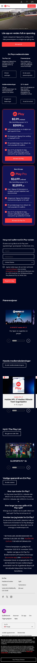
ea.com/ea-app (11, 557)
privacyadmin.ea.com (12, 271)
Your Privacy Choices (18, 659)
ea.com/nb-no (26, 557)
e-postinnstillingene (11, 269)
